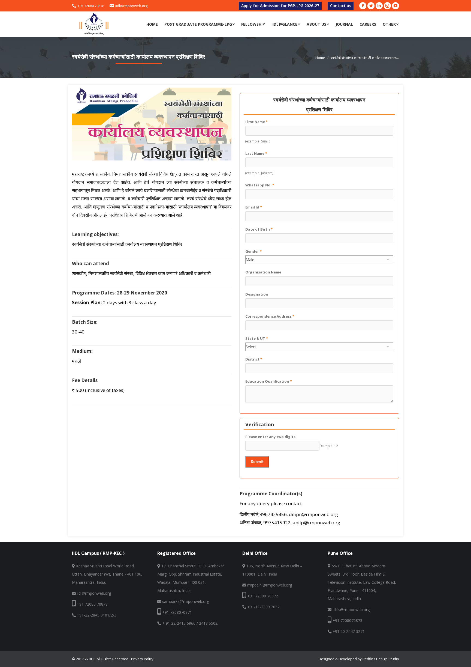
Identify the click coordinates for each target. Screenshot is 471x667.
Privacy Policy (142, 658)
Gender (253, 251)
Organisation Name (263, 272)
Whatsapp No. (259, 185)
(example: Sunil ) (257, 141)
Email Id (253, 207)
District (253, 359)
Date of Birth (259, 229)
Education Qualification (268, 381)
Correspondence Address (269, 316)
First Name (256, 121)
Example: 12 (328, 445)
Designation (256, 294)
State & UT (256, 338)
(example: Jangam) (259, 173)
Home (320, 57)
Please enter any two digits (270, 436)
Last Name (256, 153)
